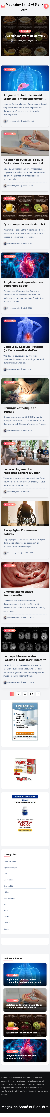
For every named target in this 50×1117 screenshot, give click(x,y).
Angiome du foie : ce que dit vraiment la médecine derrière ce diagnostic (24, 98)
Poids (6, 916)
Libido (6, 892)
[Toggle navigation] (3, 6)
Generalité (25, 29)
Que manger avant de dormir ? (24, 224)
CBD (6, 873)
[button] (46, 35)
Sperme (7, 929)
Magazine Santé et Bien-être (25, 1107)
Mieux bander (10, 898)
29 (31, 694)
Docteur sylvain (20, 42)
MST (6, 904)
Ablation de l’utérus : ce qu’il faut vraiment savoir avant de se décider (24, 163)
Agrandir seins (10, 861)
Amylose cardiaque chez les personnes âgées (25, 35)
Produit (7, 923)
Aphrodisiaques (11, 867)
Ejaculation (8, 880)
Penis (6, 910)
